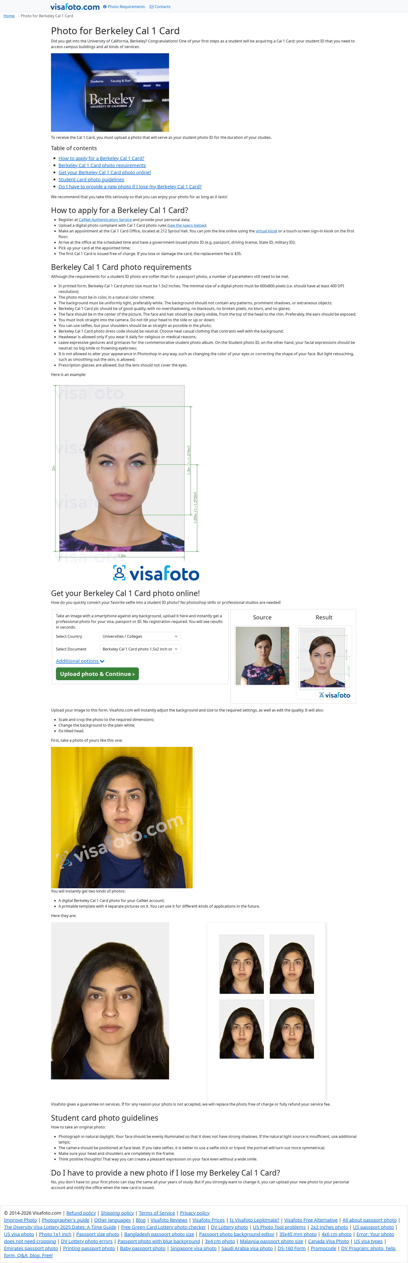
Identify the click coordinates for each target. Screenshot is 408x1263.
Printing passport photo (89, 1248)
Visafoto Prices (208, 1220)
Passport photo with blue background (159, 1241)
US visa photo (19, 1234)
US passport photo (373, 1227)
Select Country (69, 636)
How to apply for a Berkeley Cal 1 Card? (101, 158)
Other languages (112, 1220)
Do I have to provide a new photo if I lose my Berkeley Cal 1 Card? (130, 186)
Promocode (323, 1248)
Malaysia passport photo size (271, 1241)
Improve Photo (20, 1220)
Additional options (78, 661)
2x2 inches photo (329, 1227)
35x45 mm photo (298, 1234)
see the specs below (187, 225)
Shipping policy (117, 1213)
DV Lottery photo (229, 1227)
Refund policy (81, 1213)
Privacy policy (194, 1213)
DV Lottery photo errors (87, 1241)
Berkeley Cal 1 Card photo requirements (102, 165)
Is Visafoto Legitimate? (254, 1220)
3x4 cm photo (220, 1241)
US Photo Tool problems (279, 1227)
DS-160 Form (292, 1248)
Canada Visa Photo (328, 1241)
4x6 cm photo (337, 1234)
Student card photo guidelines (91, 179)
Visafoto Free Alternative (311, 1220)
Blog (141, 1220)
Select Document (71, 649)
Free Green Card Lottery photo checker (163, 1227)
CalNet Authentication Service (105, 219)
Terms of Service (157, 1213)
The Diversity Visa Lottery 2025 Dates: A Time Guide (60, 1227)
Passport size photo (97, 1234)
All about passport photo (370, 1220)
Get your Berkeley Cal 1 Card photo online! (105, 172)
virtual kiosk (266, 231)
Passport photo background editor (236, 1234)
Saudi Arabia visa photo (247, 1248)
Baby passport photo (143, 1248)
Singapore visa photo (193, 1248)
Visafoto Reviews (169, 1220)
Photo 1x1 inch (55, 1234)
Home (9, 15)
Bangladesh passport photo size (159, 1234)
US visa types (368, 1241)
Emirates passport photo (31, 1248)
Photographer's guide (65, 1220)
